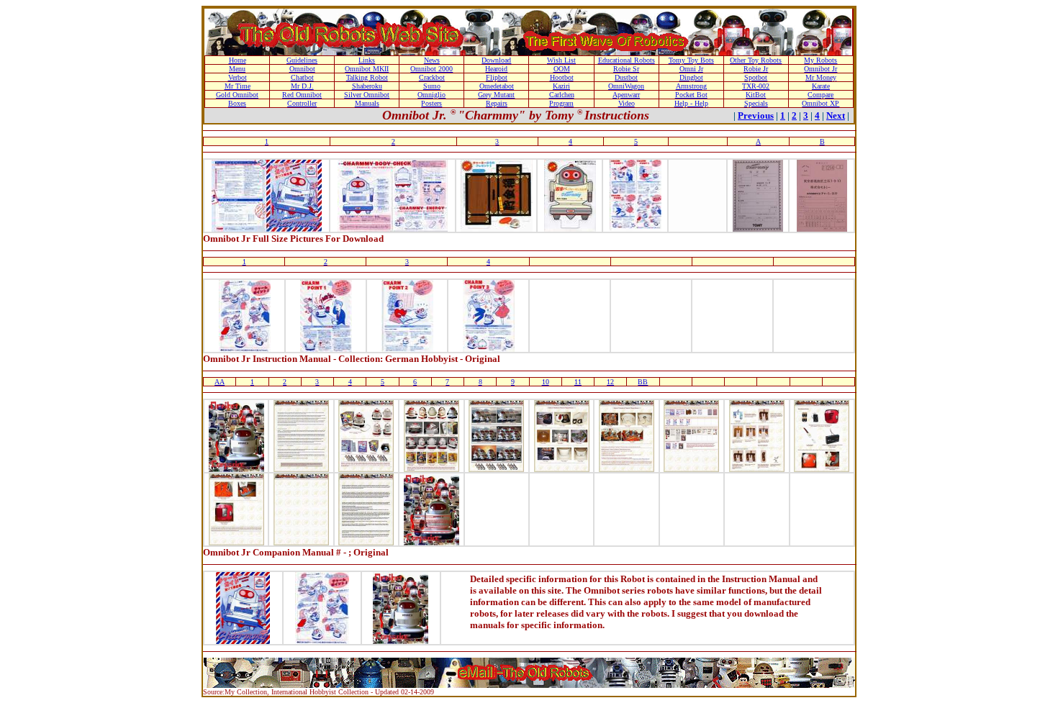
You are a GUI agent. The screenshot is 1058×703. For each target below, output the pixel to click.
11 (578, 382)
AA (219, 382)
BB (643, 382)
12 (610, 382)
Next (835, 115)
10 (545, 382)
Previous (756, 115)
